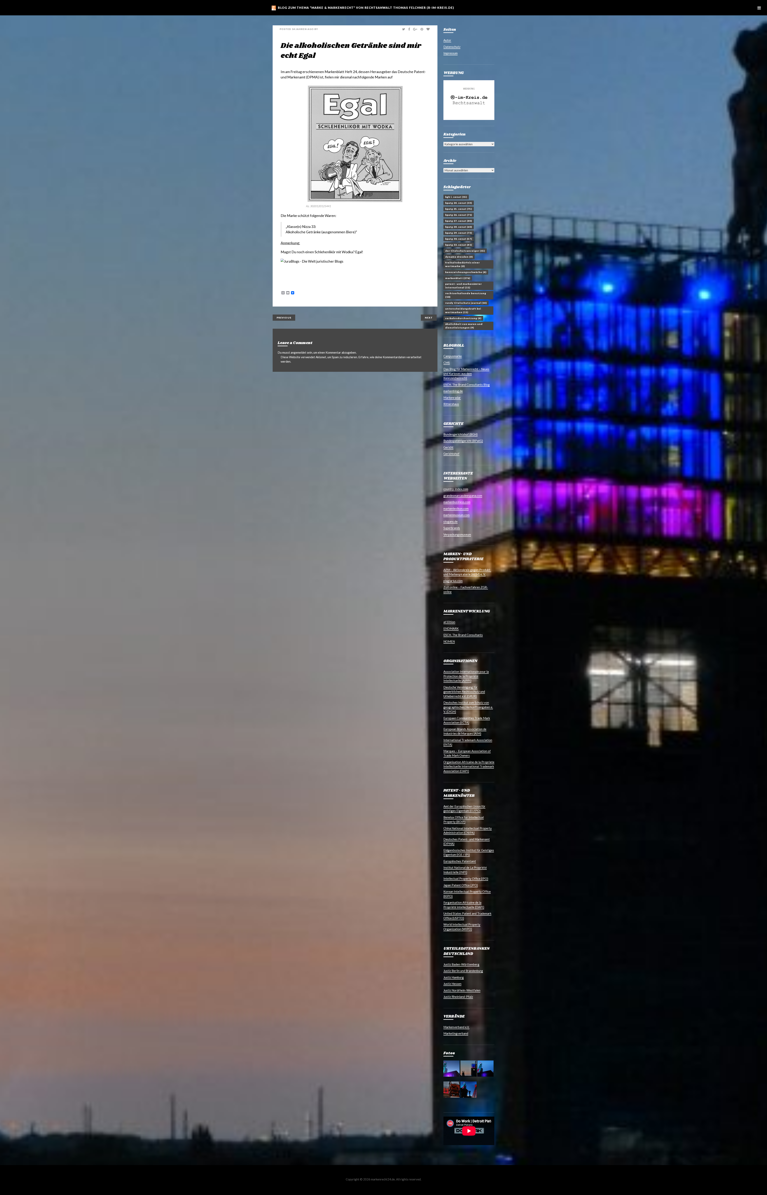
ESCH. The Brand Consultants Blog (466, 384)
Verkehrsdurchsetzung (463, 318)
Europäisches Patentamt (459, 861)
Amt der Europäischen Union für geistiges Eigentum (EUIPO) (464, 808)
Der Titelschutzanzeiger (465, 250)
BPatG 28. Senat (458, 226)
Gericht (448, 447)
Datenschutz (451, 46)
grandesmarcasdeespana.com (462, 495)
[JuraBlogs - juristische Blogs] (312, 261)
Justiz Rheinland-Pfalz (458, 996)
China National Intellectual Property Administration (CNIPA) (467, 830)
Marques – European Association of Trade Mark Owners (467, 753)
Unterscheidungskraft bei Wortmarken (463, 310)
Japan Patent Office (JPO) (460, 885)
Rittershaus (451, 404)
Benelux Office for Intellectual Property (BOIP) (463, 819)
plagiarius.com (453, 581)
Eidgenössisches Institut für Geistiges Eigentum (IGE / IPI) (468, 852)
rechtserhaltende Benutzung (465, 295)
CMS (446, 362)
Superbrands (451, 528)
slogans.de (450, 521)
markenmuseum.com (456, 515)
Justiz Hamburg (453, 977)
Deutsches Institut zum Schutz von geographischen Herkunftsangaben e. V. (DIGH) (468, 707)
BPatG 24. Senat (458, 202)
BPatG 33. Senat (458, 244)
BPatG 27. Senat (458, 220)
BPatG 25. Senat (458, 208)
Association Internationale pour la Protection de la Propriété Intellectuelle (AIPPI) (466, 676)
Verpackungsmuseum (457, 534)
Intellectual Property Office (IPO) (465, 878)
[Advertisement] (327, 279)
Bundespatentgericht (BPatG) (463, 440)
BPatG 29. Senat (458, 232)
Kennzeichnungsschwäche (465, 272)
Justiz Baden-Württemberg (461, 964)
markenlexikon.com (456, 508)
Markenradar (452, 397)
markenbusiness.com (456, 502)
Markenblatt (457, 278)
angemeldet (298, 352)
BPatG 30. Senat (458, 238)
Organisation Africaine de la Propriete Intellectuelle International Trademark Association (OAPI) (468, 766)
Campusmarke (452, 356)
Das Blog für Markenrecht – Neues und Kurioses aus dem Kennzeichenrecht (466, 373)
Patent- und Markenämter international (463, 285)
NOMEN (449, 641)
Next (429, 317)
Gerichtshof (451, 453)
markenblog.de (453, 391)
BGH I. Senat (456, 196)
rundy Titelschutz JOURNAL (466, 302)
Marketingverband (455, 1033)
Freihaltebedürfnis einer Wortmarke (462, 264)
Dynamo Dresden (459, 256)
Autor (447, 40)
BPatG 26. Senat (458, 214)
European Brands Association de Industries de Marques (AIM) (464, 731)
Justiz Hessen (452, 983)
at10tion (449, 622)
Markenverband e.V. (456, 1027)
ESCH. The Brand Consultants (463, 635)
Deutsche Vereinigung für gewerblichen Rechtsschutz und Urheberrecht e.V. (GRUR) (464, 691)
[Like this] (428, 29)
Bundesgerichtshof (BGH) (460, 434)
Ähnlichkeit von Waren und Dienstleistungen (464, 325)
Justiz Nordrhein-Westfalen (461, 990)
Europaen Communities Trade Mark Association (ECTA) (466, 720)
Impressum (450, 53)
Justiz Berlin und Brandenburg (463, 970)
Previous (284, 317)
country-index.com (455, 489)
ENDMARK (451, 628)
